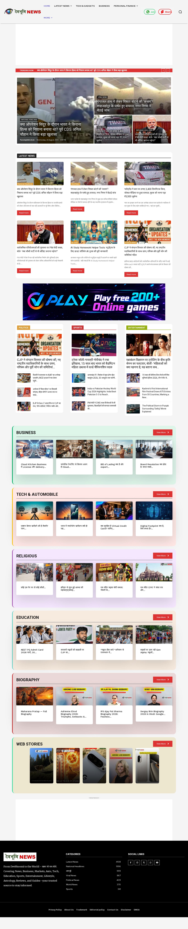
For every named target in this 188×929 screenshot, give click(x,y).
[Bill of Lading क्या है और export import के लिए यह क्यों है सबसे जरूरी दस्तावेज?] (114, 449)
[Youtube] (157, 862)
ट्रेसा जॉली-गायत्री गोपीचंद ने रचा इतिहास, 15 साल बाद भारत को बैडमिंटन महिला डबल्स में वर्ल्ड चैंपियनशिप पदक (93, 363)
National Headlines (29, 120)
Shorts (168, 12)
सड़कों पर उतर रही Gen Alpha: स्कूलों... (150, 651)
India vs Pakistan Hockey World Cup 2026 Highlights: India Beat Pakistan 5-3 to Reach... (102, 391)
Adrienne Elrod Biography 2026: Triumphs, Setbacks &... (73, 714)
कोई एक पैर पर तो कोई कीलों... (33, 587)
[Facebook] (130, 862)
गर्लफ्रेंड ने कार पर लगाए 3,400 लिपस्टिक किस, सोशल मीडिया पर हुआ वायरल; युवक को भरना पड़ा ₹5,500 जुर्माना (145, 193)
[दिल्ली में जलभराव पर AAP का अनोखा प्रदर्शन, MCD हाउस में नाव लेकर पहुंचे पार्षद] (24, 378)
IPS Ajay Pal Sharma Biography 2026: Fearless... (111, 714)
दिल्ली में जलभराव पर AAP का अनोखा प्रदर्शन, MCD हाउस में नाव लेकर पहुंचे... (46, 378)
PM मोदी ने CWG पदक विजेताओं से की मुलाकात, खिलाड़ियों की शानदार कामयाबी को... (102, 406)
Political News (130, 242)
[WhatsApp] (150, 862)
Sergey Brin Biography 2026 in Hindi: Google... (152, 712)
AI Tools (75, 242)
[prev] (163, 70)
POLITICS (23, 328)
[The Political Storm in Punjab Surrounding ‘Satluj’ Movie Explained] (133, 408)
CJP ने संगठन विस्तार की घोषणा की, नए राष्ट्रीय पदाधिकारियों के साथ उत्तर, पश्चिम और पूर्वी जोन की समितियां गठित (145, 251)
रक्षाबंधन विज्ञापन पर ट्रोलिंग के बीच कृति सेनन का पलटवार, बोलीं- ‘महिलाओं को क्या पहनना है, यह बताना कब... (148, 363)
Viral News (102, 97)
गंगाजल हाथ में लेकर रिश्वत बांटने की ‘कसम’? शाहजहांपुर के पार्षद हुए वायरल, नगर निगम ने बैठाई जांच (76, 70)
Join (153, 12)
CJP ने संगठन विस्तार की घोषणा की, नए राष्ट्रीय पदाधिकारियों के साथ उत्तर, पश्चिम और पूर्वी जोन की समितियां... (39, 363)
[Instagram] (137, 862)
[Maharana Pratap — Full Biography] (34, 696)
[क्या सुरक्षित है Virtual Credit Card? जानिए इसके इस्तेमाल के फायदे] (114, 511)
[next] (168, 70)
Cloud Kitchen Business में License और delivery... (33, 465)
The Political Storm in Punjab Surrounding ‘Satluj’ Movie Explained (155, 409)
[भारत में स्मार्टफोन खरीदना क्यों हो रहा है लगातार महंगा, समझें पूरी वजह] (74, 511)
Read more (23, 213)
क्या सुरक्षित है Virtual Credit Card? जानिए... (114, 527)
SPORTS (77, 328)
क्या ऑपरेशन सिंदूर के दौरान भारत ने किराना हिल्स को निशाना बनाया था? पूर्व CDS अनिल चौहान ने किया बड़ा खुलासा (40, 193)
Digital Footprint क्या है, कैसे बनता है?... (152, 527)
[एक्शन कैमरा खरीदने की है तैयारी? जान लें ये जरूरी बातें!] (34, 511)
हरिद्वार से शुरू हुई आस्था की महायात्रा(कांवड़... (72, 588)
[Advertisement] (94, 44)
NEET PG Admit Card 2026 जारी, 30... (32, 651)
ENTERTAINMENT (136, 328)
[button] (180, 12)
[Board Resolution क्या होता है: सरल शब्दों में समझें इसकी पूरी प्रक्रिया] (154, 449)
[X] (143, 862)
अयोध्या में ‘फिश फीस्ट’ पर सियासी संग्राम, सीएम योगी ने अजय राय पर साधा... (45, 392)
